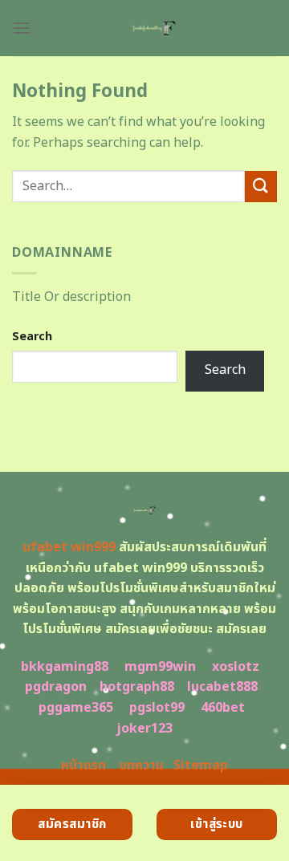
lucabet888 (222, 687)
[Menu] (21, 27)
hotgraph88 (137, 687)
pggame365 (76, 707)
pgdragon (56, 687)
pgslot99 (157, 707)
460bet (223, 707)
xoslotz (235, 666)
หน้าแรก (83, 765)
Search (32, 336)
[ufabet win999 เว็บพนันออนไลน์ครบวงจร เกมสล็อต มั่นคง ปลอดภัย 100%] (154, 28)
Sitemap (200, 765)
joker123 (144, 728)
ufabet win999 (69, 547)
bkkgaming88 (64, 666)
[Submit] (261, 186)
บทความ (141, 765)
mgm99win (160, 666)
